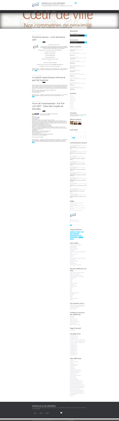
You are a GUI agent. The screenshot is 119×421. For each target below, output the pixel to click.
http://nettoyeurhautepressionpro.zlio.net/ (77, 386)
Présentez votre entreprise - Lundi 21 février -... (77, 157)
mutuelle (40, 141)
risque (51, 95)
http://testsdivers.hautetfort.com (75, 371)
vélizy (71, 233)
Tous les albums (72, 125)
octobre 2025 (72, 99)
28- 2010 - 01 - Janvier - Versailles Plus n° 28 (77, 341)
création (43, 95)
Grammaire (72, 367)
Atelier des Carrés (73, 277)
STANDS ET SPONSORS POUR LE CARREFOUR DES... (78, 173)
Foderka (71, 299)
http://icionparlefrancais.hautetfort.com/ (77, 387)
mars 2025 (72, 107)
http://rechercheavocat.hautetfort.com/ (77, 391)
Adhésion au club (73, 308)
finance (51, 69)
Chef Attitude (72, 294)
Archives (53, 11)
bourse (33, 141)
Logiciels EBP (72, 317)
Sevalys (71, 280)
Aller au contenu (3, 0)
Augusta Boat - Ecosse (74, 298)
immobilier (58, 141)
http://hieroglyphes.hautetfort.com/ (76, 383)
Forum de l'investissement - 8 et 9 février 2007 (53, 139)
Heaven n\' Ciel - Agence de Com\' (76, 275)
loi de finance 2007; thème (57, 69)
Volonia (71, 295)
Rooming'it (72, 363)
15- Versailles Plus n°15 (74, 335)
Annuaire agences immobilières (75, 375)
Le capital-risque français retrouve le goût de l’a (53, 94)
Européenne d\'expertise (74, 292)
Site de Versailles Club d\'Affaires (75, 244)
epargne (61, 141)
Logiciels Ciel (72, 316)
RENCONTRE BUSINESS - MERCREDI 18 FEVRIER (78, 58)
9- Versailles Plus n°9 (73, 354)
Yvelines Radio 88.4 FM (74, 248)
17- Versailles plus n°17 (74, 338)
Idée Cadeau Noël (73, 394)
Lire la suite (81, 115)
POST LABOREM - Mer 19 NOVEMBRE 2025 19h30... (77, 75)
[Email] (76, 3)
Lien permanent (36, 68)
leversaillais (72, 262)
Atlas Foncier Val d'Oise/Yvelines (75, 264)
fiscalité (48, 69)
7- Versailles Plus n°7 (73, 352)
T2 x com (71, 287)
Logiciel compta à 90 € (74, 319)
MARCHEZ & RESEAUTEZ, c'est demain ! (76, 49)
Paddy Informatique (73, 285)
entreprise (78, 232)
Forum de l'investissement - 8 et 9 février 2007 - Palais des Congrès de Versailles (48, 106)
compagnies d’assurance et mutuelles (48, 141)
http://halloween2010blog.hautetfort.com (77, 393)
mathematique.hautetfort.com (75, 369)
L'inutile (71, 395)
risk (53, 95)
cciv (80, 235)
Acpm (71, 290)
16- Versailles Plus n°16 (74, 337)
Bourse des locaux (73, 263)
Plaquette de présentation (74, 307)
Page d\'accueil (72, 330)
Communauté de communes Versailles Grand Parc (78, 252)
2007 (46, 69)
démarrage (39, 95)
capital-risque (47, 95)
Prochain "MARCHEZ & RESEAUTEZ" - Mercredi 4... (78, 54)
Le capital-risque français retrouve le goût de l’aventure (48, 78)
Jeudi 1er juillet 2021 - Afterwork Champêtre (78, 184)
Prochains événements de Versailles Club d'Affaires (77, 206)
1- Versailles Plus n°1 (73, 343)
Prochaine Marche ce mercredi (75, 70)
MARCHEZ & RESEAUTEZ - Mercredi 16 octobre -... (78, 146)
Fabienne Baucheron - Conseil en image (77, 276)
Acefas (71, 281)
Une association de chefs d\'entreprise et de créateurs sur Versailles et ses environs (77, 306)
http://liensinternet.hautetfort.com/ (76, 382)
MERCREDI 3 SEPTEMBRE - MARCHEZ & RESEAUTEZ (77, 88)
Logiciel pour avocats (73, 320)
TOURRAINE (72, 183)
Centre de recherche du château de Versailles (78, 258)
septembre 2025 (73, 100)
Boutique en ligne (73, 323)
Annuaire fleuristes (73, 378)
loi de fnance (42, 69)
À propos (41, 11)
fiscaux (64, 141)
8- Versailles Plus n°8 (73, 353)
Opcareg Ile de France (73, 283)
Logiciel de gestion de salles (75, 321)
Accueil (35, 11)
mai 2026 (71, 95)
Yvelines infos (72, 250)
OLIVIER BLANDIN (73, 189)
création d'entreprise (74, 237)
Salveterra (71, 255)
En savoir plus (71, 420)
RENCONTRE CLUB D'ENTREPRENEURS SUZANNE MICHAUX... (77, 67)
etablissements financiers (44, 140)
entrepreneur (72, 232)
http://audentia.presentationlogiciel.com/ (77, 384)
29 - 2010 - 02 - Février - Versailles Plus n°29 (77, 339)
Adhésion (47, 11)
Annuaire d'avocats (73, 373)
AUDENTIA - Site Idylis (74, 361)
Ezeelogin (71, 151)
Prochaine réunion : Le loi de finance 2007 (48, 38)
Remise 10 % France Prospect (75, 324)
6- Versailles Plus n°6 (73, 350)
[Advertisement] (88, 5)
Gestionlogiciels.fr (73, 365)
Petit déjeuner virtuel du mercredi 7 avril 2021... (78, 190)
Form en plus (72, 284)
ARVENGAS (72, 156)
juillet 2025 (72, 103)
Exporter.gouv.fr (73, 259)
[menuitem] (35, 11)
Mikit (71, 288)
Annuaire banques (73, 376)
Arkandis (71, 279)
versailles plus (76, 233)
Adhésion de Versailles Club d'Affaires (76, 210)
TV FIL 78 (71, 256)
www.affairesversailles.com (74, 372)
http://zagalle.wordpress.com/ (75, 388)
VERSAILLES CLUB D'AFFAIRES (53, 3)
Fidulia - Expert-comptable (74, 273)
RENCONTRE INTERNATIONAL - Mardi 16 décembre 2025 (78, 62)
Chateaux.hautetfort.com (74, 364)
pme (82, 232)
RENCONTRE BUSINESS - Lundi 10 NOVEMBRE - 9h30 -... (78, 79)
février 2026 (72, 96)
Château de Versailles (73, 253)
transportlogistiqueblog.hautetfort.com (77, 390)
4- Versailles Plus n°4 (73, 347)
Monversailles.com (73, 246)
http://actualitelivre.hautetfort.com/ (76, 380)
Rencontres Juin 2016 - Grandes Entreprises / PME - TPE (78, 208)
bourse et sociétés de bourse (61, 140)
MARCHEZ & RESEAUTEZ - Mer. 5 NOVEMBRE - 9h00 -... (78, 84)
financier (53, 140)
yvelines (71, 239)
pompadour (38, 69)
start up (35, 95)
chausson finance (57, 95)
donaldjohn (72, 145)
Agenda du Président (73, 204)
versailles (81, 237)
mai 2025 (71, 106)
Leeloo (71, 291)
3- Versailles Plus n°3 (73, 346)
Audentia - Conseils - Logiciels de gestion (77, 272)
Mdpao (71, 296)
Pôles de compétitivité (74, 260)
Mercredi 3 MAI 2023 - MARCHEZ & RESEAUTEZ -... (78, 152)
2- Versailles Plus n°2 (73, 345)
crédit (39, 140)
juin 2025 (71, 104)
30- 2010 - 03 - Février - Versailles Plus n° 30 (77, 342)
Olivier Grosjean (72, 194)
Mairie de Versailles (73, 247)
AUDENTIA (72, 360)
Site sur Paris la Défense (74, 379)
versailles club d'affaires (74, 235)
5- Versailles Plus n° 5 (73, 349)
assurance (37, 141)
